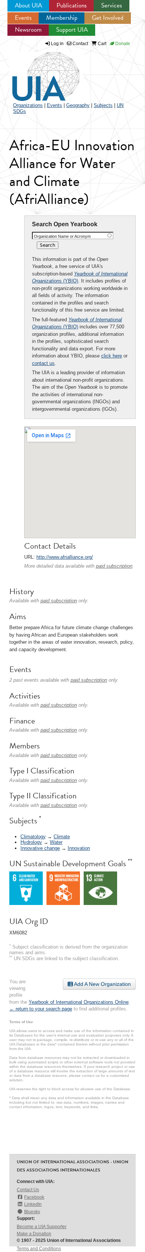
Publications (72, 5)
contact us (43, 363)
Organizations (28, 105)
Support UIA (72, 29)
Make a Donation (34, 1233)
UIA (37, 72)
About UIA (28, 5)
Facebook (34, 1197)
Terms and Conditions (39, 1248)
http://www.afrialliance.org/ (64, 557)
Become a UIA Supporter (42, 1226)
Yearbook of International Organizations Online (79, 1002)
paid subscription (114, 566)
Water (56, 842)
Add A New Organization (102, 984)
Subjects (103, 105)
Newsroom (28, 29)
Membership (61, 17)
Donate (122, 43)
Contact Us (28, 1189)
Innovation (79, 848)
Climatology (33, 836)
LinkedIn (33, 1204)
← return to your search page (40, 1009)
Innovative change (40, 848)
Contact (79, 43)
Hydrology (31, 842)
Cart (101, 43)
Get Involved (107, 17)
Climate (62, 836)
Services (111, 5)
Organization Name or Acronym (62, 236)
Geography (78, 105)
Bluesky (32, 1211)
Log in (57, 43)
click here (111, 356)
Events (23, 17)
